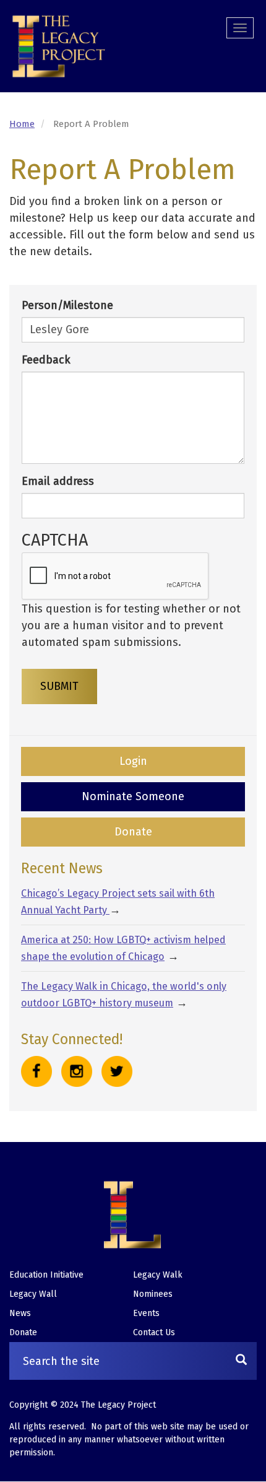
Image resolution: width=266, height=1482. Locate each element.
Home (22, 123)
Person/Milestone (67, 305)
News (20, 1313)
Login (133, 761)
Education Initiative (46, 1275)
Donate (133, 832)
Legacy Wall (33, 1294)
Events (146, 1313)
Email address (58, 481)
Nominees (153, 1294)
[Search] (241, 1361)
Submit (59, 686)
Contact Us (154, 1332)
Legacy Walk (157, 1275)
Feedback (46, 360)
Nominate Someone (133, 796)
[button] (58, 46)
